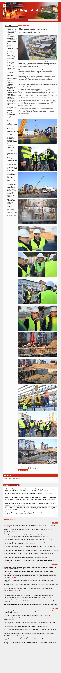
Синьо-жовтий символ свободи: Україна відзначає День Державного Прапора (30, 604)
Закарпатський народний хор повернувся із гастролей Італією (25, 493)
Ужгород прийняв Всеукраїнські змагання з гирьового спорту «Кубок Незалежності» (31, 622)
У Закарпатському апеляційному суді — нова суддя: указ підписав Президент (30, 508)
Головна (20, 25)
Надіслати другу (23, 470)
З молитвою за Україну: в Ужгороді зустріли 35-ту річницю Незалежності (29, 560)
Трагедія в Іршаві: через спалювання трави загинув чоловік (23, 626)
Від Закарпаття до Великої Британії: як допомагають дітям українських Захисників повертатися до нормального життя (12, 177)
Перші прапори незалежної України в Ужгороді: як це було (22, 557)
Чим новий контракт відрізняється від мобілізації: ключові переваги (26, 539)
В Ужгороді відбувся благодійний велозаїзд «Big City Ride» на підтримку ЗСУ (29, 550)
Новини (24, 25)
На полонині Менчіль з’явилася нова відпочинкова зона (22, 593)
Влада (28, 25)
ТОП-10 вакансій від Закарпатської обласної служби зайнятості (24, 536)
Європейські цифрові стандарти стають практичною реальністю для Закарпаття (12, 31)
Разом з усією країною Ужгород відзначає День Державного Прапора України (30, 600)
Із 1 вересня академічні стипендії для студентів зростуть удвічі (24, 534)
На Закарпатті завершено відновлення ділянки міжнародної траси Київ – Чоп (12, 131)
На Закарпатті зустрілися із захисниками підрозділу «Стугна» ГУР (12, 140)
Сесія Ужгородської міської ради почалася (12, 109)
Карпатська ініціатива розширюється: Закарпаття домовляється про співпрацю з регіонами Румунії (12, 211)
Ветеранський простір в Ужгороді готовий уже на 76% (12, 124)
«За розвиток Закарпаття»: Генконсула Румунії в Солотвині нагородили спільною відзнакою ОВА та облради (12, 150)
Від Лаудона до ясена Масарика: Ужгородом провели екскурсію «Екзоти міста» (29, 525)
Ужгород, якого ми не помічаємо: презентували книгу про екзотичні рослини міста (30, 571)
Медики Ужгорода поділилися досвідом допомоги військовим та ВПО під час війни (12, 167)
